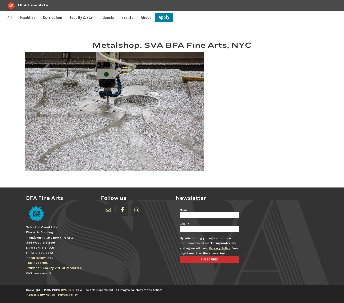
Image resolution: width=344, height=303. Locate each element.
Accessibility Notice (40, 294)
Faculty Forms (37, 263)
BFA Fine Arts (33, 5)
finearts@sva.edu (39, 258)
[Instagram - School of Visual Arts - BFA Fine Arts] (137, 210)
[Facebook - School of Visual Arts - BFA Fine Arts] (122, 210)
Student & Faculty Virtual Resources (54, 268)
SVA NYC (67, 290)
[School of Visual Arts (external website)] (11, 9)
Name (184, 210)
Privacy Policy (220, 248)
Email (184, 223)
